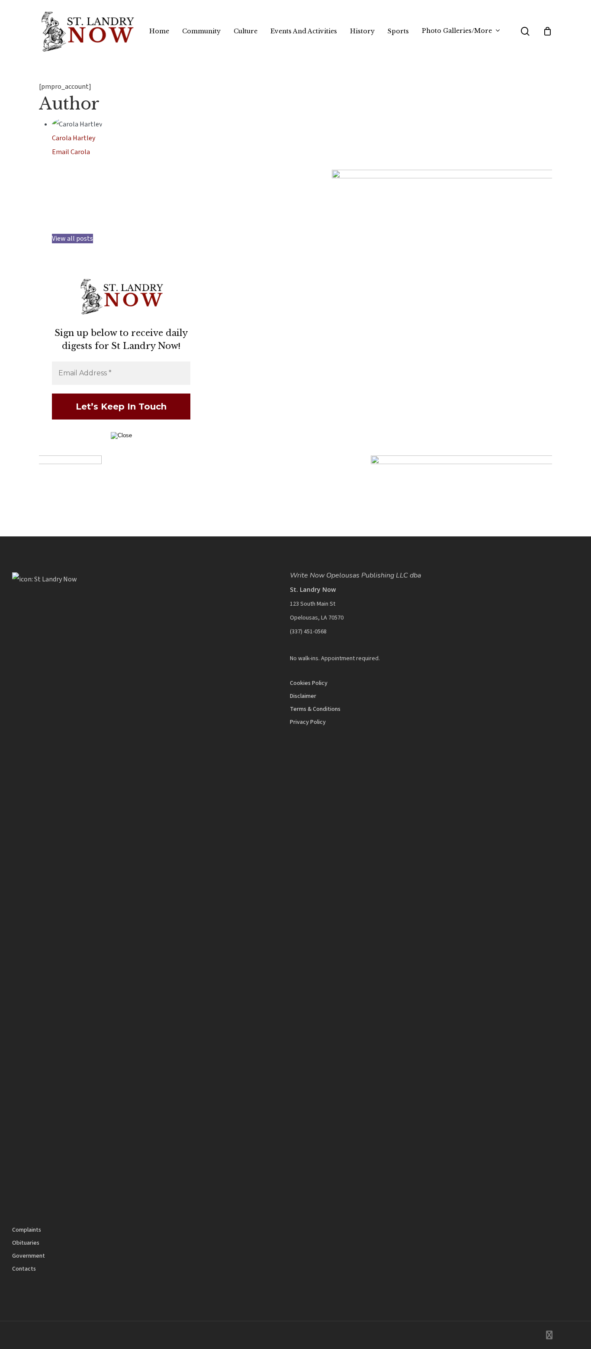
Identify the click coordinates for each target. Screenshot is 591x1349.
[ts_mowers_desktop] (295, 462)
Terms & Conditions (315, 709)
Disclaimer (303, 696)
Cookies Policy (309, 683)
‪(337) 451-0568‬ (308, 631)
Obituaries (25, 1243)
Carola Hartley (73, 138)
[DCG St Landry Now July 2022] (209, 176)
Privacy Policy (308, 722)
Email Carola (71, 152)
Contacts (24, 1269)
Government (28, 1256)
